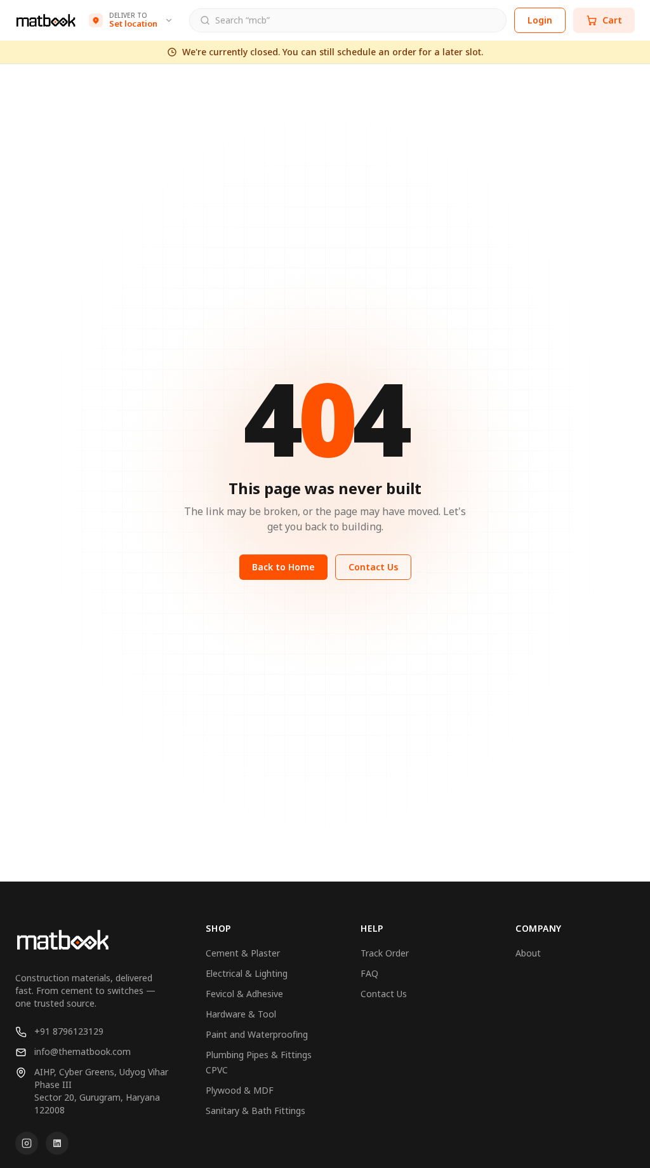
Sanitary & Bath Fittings (255, 1110)
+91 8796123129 (68, 1031)
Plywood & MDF (240, 1090)
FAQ (369, 973)
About (528, 953)
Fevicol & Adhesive (244, 994)
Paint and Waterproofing (257, 1034)
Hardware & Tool (241, 1014)
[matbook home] (45, 20)
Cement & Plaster (243, 953)
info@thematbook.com (82, 1051)
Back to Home (283, 567)
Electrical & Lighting (247, 973)
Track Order (385, 953)
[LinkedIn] (57, 1143)
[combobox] (355, 21)
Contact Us (373, 567)
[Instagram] (26, 1143)
